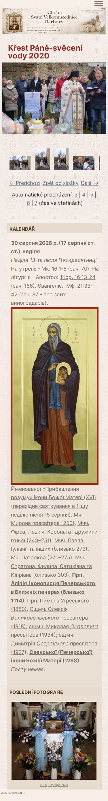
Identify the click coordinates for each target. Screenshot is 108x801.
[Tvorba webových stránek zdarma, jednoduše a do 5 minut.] (24, 792)
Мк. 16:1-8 (54, 269)
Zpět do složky (61, 183)
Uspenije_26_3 (58, 785)
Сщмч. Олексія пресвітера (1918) (49, 617)
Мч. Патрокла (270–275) (41, 557)
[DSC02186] (61, 168)
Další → (90, 183)
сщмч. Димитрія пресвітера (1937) (54, 643)
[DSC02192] (83, 168)
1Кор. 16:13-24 (78, 277)
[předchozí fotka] (10, 98)
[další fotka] (98, 98)
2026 (43, 785)
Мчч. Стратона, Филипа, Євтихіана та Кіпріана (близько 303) (51, 566)
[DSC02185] (42, 168)
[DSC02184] (20, 168)
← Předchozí (25, 183)
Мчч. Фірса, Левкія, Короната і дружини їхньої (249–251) (54, 531)
